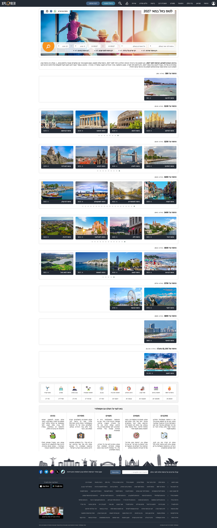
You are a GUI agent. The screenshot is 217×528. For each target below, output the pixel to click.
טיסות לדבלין (67, 237)
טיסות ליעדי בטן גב (86, 486)
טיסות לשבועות (108, 491)
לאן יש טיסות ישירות (147, 509)
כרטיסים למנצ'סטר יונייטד (97, 500)
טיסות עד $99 (161, 486)
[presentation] (177, 122)
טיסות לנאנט (136, 272)
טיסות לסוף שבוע (139, 486)
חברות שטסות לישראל (132, 509)
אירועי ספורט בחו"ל (118, 482)
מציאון (198, 3)
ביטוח (153, 3)
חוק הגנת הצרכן (102, 513)
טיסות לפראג (101, 166)
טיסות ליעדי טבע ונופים (142, 491)
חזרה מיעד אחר (151, 482)
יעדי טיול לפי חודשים (91, 509)
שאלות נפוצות (161, 513)
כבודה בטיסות (104, 509)
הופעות (180, 3)
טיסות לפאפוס (100, 272)
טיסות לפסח (119, 491)
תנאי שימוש (116, 517)
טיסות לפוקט (170, 373)
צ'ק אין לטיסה (139, 513)
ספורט (172, 3)
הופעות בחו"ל (130, 482)
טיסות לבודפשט (66, 131)
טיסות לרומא (136, 131)
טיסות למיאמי (169, 340)
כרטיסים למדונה (121, 495)
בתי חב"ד (83, 504)
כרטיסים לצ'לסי (83, 500)
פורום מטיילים (140, 504)
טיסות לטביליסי (66, 166)
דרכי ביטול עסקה (127, 513)
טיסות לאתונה (101, 131)
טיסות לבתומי (135, 308)
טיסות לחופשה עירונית (101, 486)
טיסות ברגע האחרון (126, 486)
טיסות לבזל (170, 237)
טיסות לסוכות (84, 491)
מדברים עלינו (149, 517)
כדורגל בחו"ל (174, 500)
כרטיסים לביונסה (147, 495)
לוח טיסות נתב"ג (160, 509)
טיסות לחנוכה (129, 491)
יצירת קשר (83, 517)
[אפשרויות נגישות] (126, 3)
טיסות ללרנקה (169, 98)
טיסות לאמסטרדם (134, 201)
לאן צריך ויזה (102, 504)
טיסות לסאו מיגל (65, 272)
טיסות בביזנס (114, 486)
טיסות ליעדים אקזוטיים (158, 491)
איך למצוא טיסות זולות (117, 509)
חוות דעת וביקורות (137, 517)
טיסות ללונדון (136, 166)
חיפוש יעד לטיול (151, 504)
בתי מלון (190, 3)
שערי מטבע (119, 504)
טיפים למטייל (129, 504)
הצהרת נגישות (92, 517)
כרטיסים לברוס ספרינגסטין (90, 495)
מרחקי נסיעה (92, 504)
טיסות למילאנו (169, 131)
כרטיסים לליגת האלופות (158, 500)
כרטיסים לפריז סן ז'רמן (114, 500)
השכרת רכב (162, 3)
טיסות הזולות (88, 472)
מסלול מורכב (140, 482)
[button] (118, 135)
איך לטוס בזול (174, 486)
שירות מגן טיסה (149, 513)
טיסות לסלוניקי (169, 166)
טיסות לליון (136, 237)
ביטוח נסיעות (98, 482)
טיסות (206, 3)
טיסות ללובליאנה (100, 237)
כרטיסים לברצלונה (143, 500)
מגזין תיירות (161, 504)
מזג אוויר (111, 504)
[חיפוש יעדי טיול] (120, 3)
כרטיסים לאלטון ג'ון (133, 495)
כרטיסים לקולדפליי (159, 495)
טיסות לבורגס (169, 272)
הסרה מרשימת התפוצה (88, 513)
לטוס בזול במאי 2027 (158, 11)
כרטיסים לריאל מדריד (129, 500)
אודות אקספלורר (160, 517)
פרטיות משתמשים (104, 517)
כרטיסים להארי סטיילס (106, 495)
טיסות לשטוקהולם (99, 201)
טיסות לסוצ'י (170, 308)
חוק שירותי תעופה (114, 513)
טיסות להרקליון (66, 201)
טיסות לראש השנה (96, 491)
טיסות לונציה (170, 201)
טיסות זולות (162, 472)
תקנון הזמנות (125, 517)
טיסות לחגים (150, 486)
